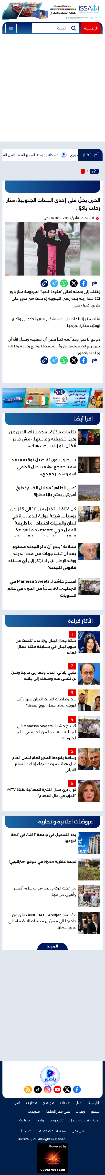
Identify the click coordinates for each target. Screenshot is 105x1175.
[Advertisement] (52, 89)
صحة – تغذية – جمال (84, 1120)
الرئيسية (91, 28)
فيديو (95, 1111)
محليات (31, 1102)
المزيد (52, 946)
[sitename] (50, 1076)
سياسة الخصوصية (52, 1131)
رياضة (40, 1120)
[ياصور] (94, 171)
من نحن (78, 1131)
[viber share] (54, 283)
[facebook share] (83, 283)
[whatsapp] (44, 283)
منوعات (34, 1111)
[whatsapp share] (64, 283)
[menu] (11, 28)
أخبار (79, 1102)
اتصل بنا (27, 1131)
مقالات (24, 1120)
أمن (17, 1102)
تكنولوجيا (56, 1120)
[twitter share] (74, 283)
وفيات (80, 1111)
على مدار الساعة (58, 1111)
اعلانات (65, 1102)
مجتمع (48, 1102)
